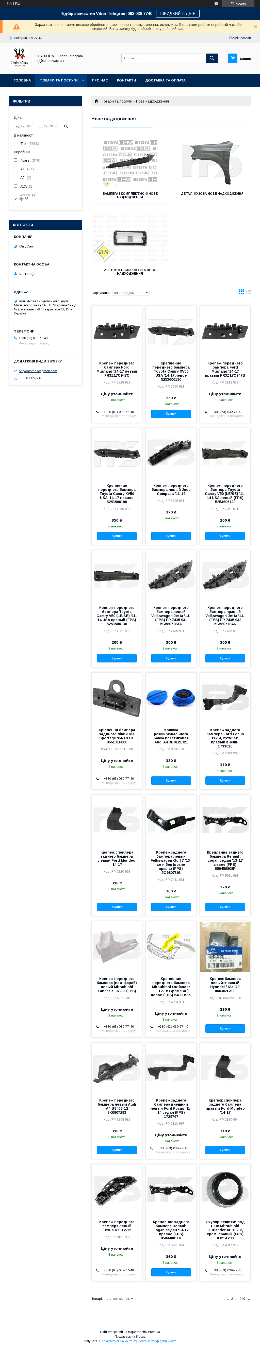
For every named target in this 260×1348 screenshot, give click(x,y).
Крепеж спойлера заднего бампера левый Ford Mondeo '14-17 (116, 858)
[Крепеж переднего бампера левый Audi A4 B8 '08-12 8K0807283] (117, 1068)
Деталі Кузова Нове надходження (212, 193)
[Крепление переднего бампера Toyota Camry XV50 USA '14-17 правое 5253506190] (117, 453)
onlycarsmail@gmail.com (38, 371)
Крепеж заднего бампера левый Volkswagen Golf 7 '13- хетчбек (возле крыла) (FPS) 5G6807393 (171, 862)
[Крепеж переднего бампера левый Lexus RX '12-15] (117, 1189)
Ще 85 (23, 199)
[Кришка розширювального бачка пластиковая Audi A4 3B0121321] (171, 698)
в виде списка (248, 292)
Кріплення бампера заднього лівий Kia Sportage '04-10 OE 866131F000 (117, 736)
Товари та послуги (59, 80)
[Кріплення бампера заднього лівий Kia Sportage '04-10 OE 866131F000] (117, 698)
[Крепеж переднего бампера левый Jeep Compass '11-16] (171, 453)
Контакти (126, 80)
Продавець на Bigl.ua (130, 1336)
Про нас (100, 80)
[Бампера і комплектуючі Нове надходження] (130, 162)
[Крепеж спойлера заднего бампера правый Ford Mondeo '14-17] (225, 1068)
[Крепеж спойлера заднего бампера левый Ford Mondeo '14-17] (117, 820)
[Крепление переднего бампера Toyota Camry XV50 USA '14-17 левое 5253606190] (171, 331)
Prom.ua (154, 1332)
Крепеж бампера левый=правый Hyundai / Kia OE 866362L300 (225, 985)
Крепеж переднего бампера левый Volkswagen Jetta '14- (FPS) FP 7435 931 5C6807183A (171, 616)
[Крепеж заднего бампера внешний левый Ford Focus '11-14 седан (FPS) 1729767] (171, 1068)
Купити (171, 413)
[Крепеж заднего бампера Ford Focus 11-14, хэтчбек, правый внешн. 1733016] (225, 698)
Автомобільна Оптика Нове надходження (130, 271)
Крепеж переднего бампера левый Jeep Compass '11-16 (171, 490)
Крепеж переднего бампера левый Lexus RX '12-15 (117, 1226)
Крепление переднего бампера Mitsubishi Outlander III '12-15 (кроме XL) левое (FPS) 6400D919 (171, 987)
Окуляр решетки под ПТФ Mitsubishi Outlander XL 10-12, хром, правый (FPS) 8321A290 (225, 1230)
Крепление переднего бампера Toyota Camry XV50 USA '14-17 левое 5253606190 (171, 371)
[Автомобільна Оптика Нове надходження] (130, 238)
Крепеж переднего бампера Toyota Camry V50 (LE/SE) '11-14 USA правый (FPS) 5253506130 (116, 616)
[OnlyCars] (19, 67)
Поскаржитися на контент (117, 1341)
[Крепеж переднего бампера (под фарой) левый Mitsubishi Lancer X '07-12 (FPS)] (117, 946)
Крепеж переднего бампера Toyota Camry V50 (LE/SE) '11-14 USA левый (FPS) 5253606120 (225, 494)
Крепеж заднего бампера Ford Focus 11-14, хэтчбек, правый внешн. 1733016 (225, 738)
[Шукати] (212, 58)
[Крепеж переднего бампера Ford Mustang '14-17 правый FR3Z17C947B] (225, 331)
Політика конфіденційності (157, 1341)
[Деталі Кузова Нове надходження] (212, 162)
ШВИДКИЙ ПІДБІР (178, 13)
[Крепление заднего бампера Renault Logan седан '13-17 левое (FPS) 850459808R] (225, 820)
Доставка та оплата (165, 80)
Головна (22, 80)
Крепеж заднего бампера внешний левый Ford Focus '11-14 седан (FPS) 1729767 (171, 1108)
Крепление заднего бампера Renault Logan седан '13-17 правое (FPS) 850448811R (171, 1230)
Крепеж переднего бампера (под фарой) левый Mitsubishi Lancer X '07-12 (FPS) (117, 985)
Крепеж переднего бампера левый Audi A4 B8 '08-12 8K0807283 (117, 1106)
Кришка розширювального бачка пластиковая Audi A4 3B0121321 (171, 736)
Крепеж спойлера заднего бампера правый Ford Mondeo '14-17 (225, 1106)
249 (242, 1299)
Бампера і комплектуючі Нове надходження (130, 195)
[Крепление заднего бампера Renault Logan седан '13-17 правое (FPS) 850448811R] (171, 1189)
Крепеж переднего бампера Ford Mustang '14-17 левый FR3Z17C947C (116, 369)
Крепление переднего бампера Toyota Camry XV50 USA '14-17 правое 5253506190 (117, 494)
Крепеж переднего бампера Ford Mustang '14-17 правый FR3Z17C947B (225, 369)
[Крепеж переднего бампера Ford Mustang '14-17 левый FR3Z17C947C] (117, 331)
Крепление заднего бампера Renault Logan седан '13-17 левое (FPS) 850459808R (225, 860)
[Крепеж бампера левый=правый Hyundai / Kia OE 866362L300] (225, 946)
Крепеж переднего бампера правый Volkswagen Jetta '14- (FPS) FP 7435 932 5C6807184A (225, 616)
